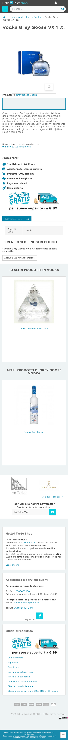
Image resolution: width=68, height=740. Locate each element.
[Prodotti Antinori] (49, 485)
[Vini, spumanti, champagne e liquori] (4, 17)
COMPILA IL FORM (23, 608)
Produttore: (8, 95)
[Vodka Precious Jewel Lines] (34, 301)
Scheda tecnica (17, 219)
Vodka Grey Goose (34, 432)
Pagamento (13, 662)
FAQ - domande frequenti (21, 686)
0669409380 (22, 591)
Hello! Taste (30, 542)
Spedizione (13, 667)
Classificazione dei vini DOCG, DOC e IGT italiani (33, 691)
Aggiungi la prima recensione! (19, 258)
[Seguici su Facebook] (39, 616)
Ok (63, 735)
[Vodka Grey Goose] (34, 404)
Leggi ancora (12, 565)
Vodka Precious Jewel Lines (34, 328)
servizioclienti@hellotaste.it (28, 602)
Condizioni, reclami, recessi (22, 681)
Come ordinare (15, 658)
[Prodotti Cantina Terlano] (19, 485)
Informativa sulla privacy (20, 672)
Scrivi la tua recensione (17, 146)
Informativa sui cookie (19, 677)
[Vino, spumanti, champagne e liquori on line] (15, 3)
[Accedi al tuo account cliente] (55, 4)
